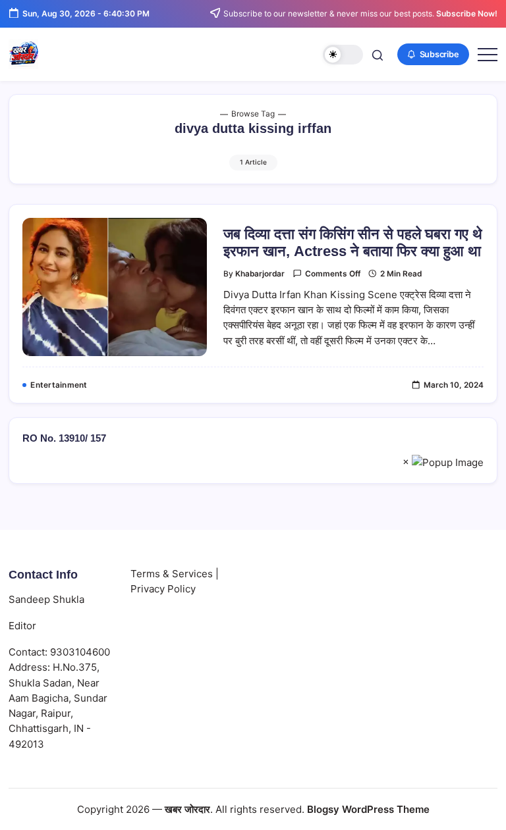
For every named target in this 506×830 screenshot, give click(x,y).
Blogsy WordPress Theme (368, 809)
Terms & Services (171, 573)
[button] (343, 55)
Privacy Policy (163, 589)
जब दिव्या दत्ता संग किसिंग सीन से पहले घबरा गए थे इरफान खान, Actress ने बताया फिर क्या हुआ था (352, 242)
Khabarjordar (260, 273)
